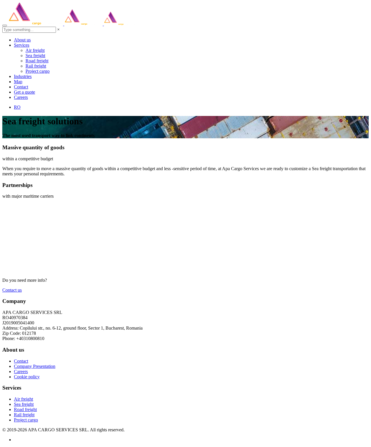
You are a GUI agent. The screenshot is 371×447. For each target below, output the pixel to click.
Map (18, 81)
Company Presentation (34, 366)
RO (17, 107)
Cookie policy (27, 376)
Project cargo (38, 71)
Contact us (12, 290)
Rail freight (36, 65)
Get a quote (24, 92)
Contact (21, 86)
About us (22, 39)
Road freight (37, 60)
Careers (21, 97)
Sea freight (35, 55)
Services (21, 45)
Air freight (35, 50)
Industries (23, 76)
